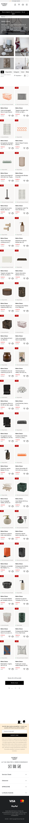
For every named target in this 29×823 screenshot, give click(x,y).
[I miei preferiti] (19, 5)
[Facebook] (9, 766)
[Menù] (27, 5)
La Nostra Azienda (7, 793)
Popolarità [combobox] (18, 75)
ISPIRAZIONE (6, 786)
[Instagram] (14, 766)
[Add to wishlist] (9, 116)
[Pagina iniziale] (4, 4)
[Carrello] (23, 5)
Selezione (5, 780)
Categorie (16, 72)
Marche (3, 16)
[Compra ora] (13, 116)
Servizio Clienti (6, 774)
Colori (22, 72)
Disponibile (8, 72)
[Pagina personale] (15, 5)
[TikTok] (19, 766)
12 (15, 688)
